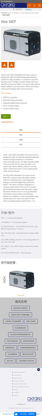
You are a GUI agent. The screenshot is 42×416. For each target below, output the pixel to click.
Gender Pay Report (18, 381)
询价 (5, 116)
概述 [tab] (21, 130)
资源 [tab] (21, 140)
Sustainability (17, 375)
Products (16, 13)
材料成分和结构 (28, 341)
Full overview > (6, 93)
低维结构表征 (10, 348)
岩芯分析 (10, 361)
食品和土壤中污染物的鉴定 (20, 315)
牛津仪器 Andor (6, 13)
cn (29, 5)
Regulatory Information (20, 384)
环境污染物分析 (12, 341)
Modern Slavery (17, 378)
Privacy (15, 389)
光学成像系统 (12, 354)
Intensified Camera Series (30, 13)
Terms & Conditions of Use (21, 387)
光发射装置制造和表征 (28, 348)
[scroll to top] (38, 369)
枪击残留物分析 (20, 328)
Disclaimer (16, 392)
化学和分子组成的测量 (13, 321)
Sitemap (15, 395)
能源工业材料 (31, 321)
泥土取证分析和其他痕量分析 (20, 334)
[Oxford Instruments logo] (7, 5)
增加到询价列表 (7, 122)
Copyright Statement (19, 372)
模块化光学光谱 (27, 354)
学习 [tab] (21, 145)
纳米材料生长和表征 (20, 308)
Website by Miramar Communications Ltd (21, 408)
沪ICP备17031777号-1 (9, 414)
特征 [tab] (21, 135)
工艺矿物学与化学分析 (26, 361)
